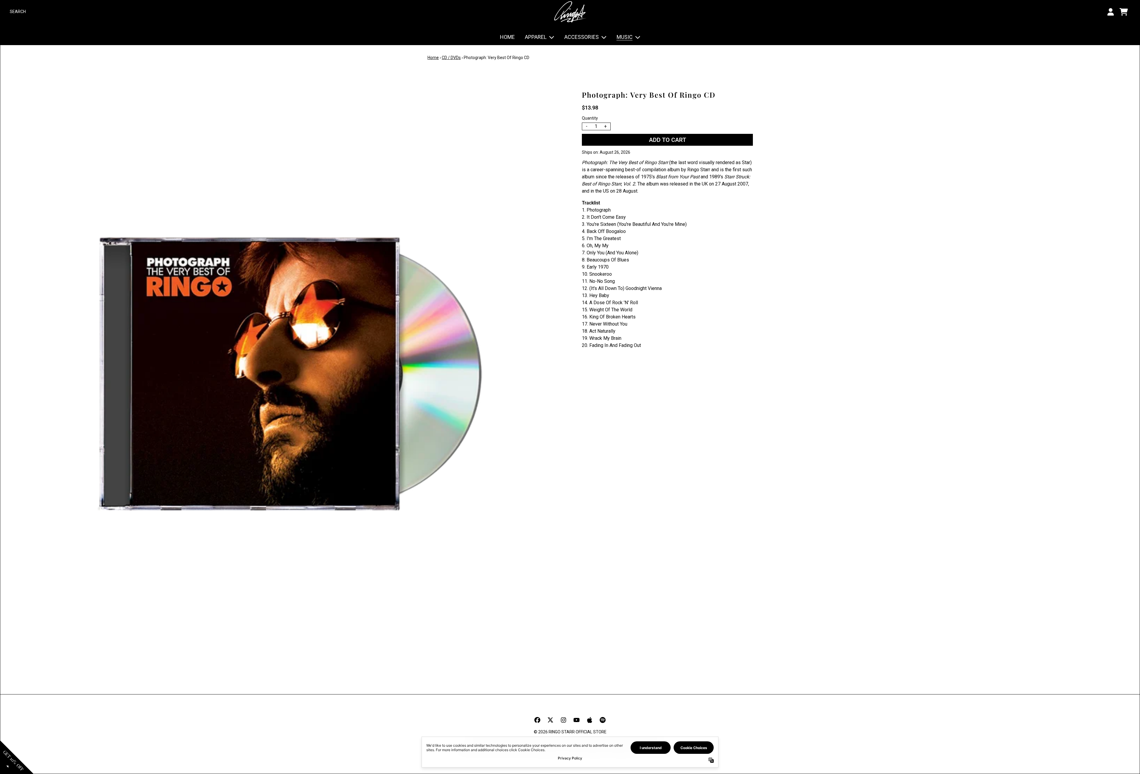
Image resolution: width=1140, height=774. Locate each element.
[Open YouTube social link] (576, 720)
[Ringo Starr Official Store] (570, 11)
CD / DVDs (451, 57)
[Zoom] (290, 369)
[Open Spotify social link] (602, 720)
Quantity (590, 118)
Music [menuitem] (625, 37)
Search (18, 11)
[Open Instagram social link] (563, 720)
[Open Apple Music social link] (589, 720)
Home (433, 57)
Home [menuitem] (507, 37)
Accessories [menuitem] (581, 37)
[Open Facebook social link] (537, 720)
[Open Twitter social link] (550, 720)
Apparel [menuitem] (536, 37)
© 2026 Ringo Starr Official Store (570, 731)
